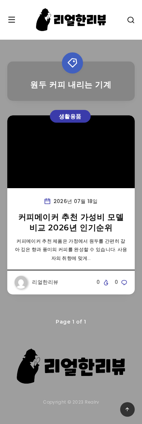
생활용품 (70, 116)
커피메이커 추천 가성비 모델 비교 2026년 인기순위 (71, 222)
